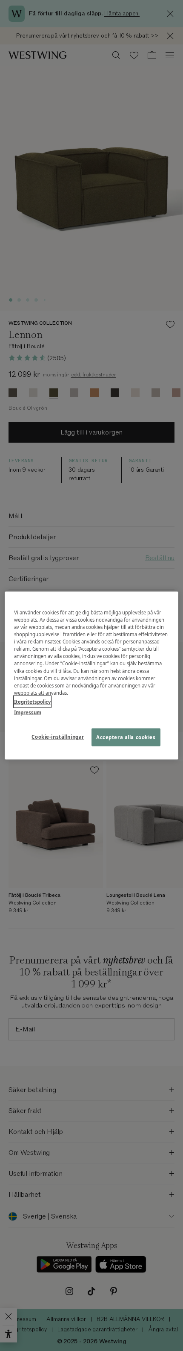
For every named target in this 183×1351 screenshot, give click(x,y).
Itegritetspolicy (32, 701)
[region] (92, 676)
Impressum (27, 712)
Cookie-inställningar (57, 736)
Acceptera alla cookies (126, 737)
